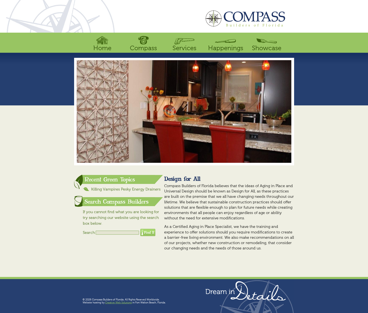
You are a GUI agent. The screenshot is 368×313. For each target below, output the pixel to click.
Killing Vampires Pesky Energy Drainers (126, 189)
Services (184, 48)
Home (102, 48)
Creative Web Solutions (118, 302)
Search (89, 233)
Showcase (266, 48)
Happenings (225, 48)
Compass (143, 48)
